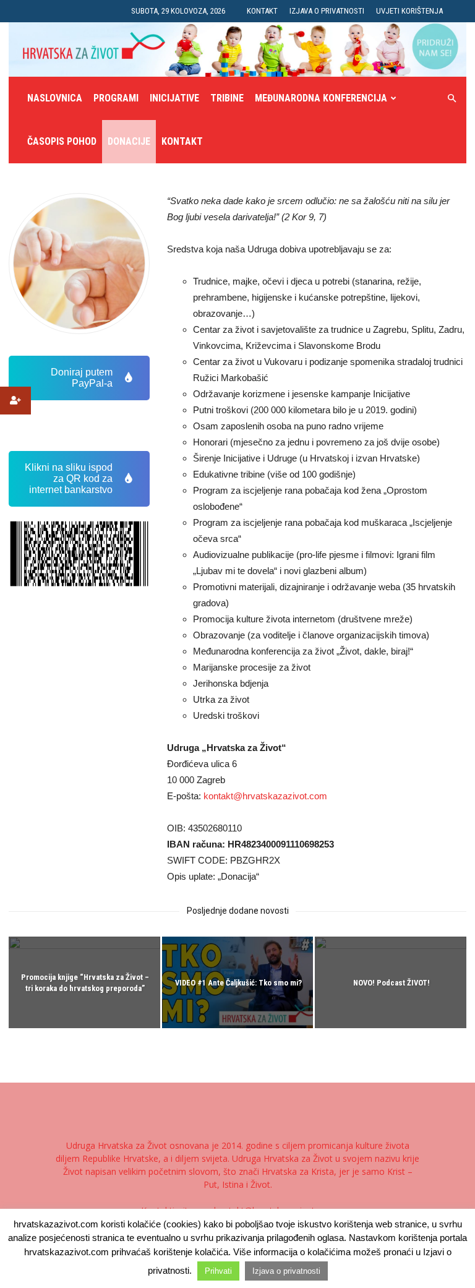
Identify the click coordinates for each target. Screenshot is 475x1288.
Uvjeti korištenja (409, 10)
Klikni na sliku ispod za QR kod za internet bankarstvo (69, 478)
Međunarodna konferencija (321, 98)
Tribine (227, 98)
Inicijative (174, 98)
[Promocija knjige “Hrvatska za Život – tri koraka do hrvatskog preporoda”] (84, 983)
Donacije (129, 141)
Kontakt (262, 10)
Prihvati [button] (218, 1271)
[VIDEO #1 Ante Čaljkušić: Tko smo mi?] (238, 983)
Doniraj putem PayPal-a (82, 378)
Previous (27, 553)
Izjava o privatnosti (326, 10)
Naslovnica (54, 98)
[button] (451, 99)
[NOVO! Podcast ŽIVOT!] (390, 983)
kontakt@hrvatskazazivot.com (265, 796)
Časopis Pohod (61, 141)
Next (131, 553)
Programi (116, 98)
